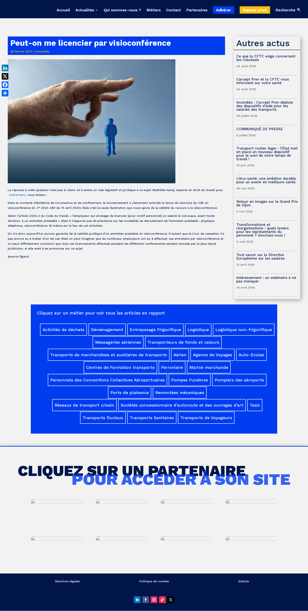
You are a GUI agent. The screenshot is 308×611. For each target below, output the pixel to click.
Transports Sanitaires (152, 417)
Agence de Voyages (212, 354)
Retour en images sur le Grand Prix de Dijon (267, 203)
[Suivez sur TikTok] (162, 599)
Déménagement (107, 329)
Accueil (63, 10)
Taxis (255, 405)
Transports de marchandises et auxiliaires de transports (108, 354)
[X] (5, 76)
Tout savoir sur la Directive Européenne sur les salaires (261, 256)
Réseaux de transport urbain (84, 405)
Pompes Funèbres (189, 379)
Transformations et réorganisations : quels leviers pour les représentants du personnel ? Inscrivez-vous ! (262, 229)
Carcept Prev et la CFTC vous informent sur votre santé (262, 81)
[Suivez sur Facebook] (145, 599)
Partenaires (196, 10)
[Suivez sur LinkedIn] (137, 599)
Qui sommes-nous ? (122, 10)
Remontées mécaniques (179, 392)
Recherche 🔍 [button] (288, 10)
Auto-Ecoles (251, 354)
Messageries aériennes (118, 342)
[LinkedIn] (5, 68)
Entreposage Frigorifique (155, 329)
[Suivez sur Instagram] (154, 599)
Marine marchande (208, 367)
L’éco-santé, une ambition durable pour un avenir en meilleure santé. (266, 180)
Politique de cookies (154, 581)
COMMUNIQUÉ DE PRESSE (259, 129)
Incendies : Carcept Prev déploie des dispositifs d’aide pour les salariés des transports (264, 106)
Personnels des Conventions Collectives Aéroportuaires (107, 379)
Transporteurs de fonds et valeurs (183, 342)
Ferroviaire (172, 367)
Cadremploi (17, 194)
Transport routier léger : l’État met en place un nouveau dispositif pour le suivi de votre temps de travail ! (267, 153)
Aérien (179, 354)
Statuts (243, 581)
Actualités (84, 10)
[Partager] (5, 93)
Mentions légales (67, 581)
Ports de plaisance (129, 392)
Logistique (198, 329)
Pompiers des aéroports (239, 379)
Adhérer (223, 10)
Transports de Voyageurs (206, 417)
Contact (173, 10)
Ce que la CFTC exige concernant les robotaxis (265, 58)
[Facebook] (5, 85)
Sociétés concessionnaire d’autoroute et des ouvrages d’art (182, 405)
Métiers (153, 10)
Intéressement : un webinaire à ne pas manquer (266, 279)
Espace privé (255, 10)
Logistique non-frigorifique (243, 329)
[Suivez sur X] (170, 599)
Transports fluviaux (103, 417)
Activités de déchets (63, 329)
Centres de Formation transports (120, 367)
